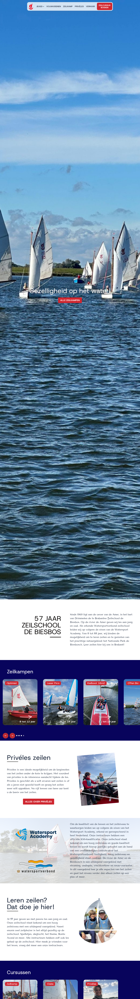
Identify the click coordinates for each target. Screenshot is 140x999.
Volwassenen (53, 6)
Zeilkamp (68, 6)
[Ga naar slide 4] (23, 735)
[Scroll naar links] (5, 735)
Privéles (79, 6)
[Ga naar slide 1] (16, 735)
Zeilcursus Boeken (104, 6)
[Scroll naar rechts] (12, 735)
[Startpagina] (31, 6)
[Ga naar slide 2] (19, 735)
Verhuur (90, 6)
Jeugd (39, 6)
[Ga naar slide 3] (21, 735)
